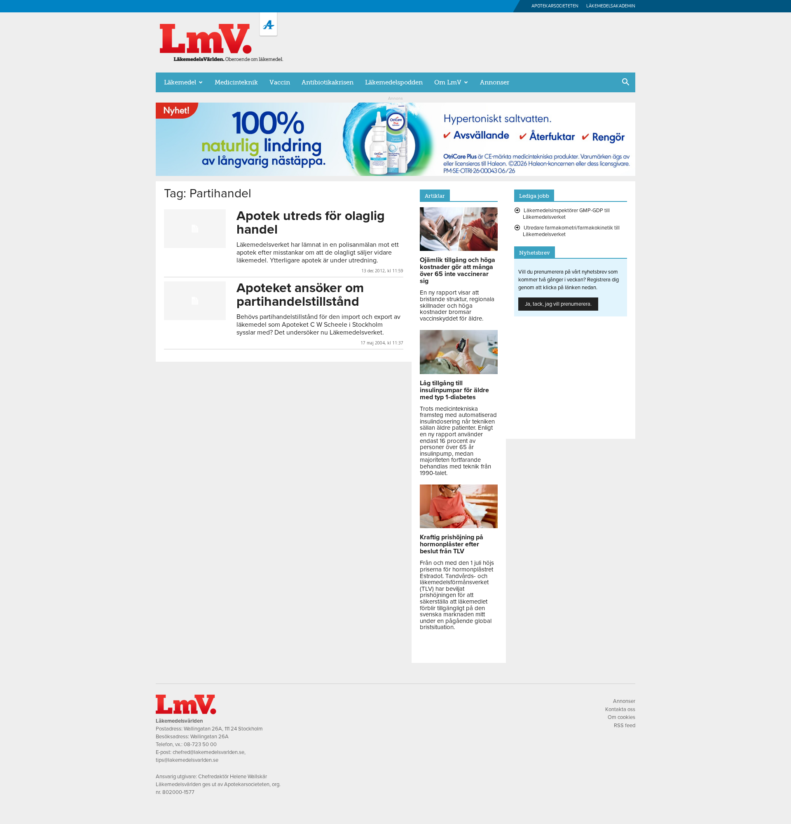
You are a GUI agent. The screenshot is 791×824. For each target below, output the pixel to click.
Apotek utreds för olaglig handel (310, 222)
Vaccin (279, 82)
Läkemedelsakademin (610, 6)
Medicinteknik (236, 82)
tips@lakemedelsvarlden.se (187, 760)
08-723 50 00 (200, 744)
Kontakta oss (620, 709)
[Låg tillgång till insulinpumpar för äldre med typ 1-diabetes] (459, 372)
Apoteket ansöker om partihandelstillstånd (300, 294)
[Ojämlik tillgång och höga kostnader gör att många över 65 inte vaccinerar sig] (459, 249)
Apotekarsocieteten (554, 6)
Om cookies (621, 717)
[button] (625, 82)
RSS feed (624, 725)
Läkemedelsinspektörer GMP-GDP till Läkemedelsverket (566, 213)
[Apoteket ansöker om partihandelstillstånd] (195, 300)
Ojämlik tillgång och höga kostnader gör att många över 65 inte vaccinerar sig (457, 270)
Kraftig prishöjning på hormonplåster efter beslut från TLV (451, 544)
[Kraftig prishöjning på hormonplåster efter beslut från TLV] (459, 526)
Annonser (494, 82)
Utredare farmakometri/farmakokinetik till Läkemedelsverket (571, 231)
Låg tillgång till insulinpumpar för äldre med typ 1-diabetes (454, 390)
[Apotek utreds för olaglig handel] (195, 228)
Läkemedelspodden (394, 82)
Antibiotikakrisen (327, 82)
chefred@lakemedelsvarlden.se (208, 752)
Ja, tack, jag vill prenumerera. (558, 304)
